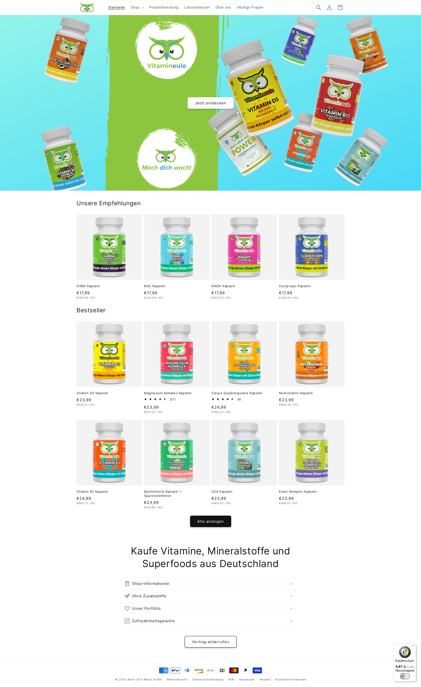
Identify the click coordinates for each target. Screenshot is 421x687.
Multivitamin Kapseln (296, 393)
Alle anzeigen (210, 521)
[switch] (405, 676)
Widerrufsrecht (177, 679)
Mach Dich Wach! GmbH (145, 679)
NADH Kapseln (223, 286)
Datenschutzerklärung (207, 679)
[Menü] (413, 646)
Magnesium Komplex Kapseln (168, 393)
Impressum (247, 679)
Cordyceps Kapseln (295, 286)
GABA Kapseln (88, 286)
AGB (231, 679)
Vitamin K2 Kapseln (92, 491)
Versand (265, 679)
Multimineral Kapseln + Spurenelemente (163, 494)
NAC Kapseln (154, 286)
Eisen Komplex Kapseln (298, 491)
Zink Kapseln (221, 491)
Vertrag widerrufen (210, 641)
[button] (137, 7)
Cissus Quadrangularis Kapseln (236, 393)
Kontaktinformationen (290, 679)
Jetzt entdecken (210, 102)
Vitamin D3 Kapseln (92, 393)
